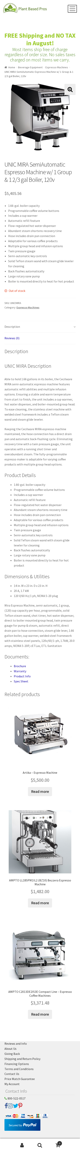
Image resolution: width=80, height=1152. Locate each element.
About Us (10, 1049)
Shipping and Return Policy (22, 1059)
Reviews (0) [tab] (11, 338)
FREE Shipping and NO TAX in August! (40, 39)
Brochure (20, 666)
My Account (12, 1084)
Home (11, 67)
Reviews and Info (15, 1043)
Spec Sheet (21, 681)
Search (40, 1145)
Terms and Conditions (19, 1069)
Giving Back (12, 1054)
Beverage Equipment (30, 67)
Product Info (22, 676)
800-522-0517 (16, 1098)
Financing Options (16, 1064)
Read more (40, 791)
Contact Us (11, 1074)
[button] (70, 89)
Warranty (20, 671)
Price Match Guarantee (19, 1079)
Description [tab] (12, 327)
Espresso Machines (56, 67)
